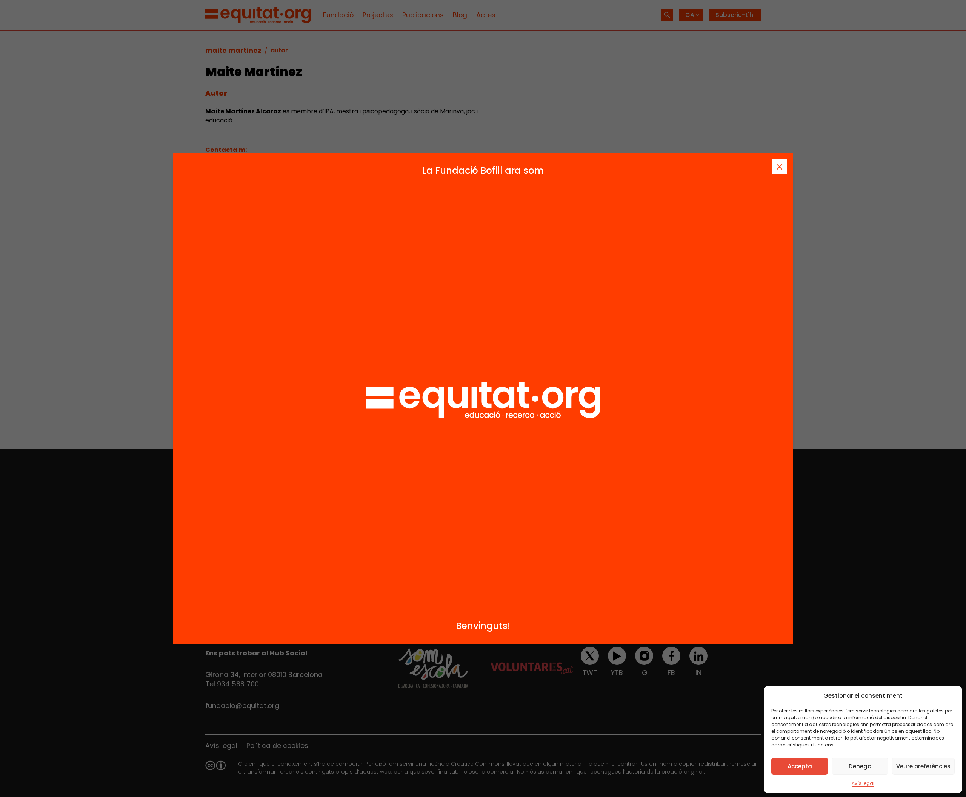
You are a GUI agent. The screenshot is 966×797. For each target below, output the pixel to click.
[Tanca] (779, 166)
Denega (860, 766)
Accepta (800, 766)
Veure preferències (923, 766)
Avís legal (863, 783)
